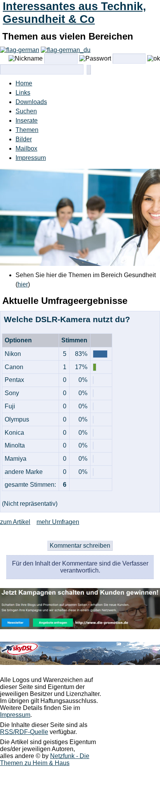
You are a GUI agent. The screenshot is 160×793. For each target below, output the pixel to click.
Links (23, 92)
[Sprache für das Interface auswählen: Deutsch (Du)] (65, 50)
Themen (27, 130)
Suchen (26, 111)
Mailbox (26, 148)
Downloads (31, 102)
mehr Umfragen (58, 522)
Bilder (24, 139)
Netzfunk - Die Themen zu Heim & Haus (44, 759)
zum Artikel (15, 522)
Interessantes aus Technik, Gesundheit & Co (74, 12)
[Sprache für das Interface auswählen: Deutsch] (19, 50)
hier (22, 284)
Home (24, 83)
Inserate (27, 120)
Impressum (31, 157)
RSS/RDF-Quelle (24, 732)
